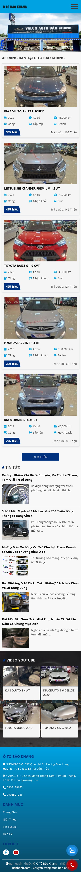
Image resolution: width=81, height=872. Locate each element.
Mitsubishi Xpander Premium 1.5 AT (32, 188)
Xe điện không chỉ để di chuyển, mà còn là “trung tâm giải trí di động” (39, 477)
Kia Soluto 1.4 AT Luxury (24, 111)
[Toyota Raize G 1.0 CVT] (40, 240)
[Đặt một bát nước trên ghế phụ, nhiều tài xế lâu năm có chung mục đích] (15, 638)
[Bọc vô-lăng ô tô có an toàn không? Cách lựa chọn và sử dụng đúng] (15, 602)
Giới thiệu (10, 819)
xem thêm (40, 457)
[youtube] (16, 852)
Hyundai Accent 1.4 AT (22, 343)
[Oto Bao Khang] (17, 6)
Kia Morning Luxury (20, 420)
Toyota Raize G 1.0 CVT (22, 265)
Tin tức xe (10, 827)
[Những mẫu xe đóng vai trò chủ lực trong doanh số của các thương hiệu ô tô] (15, 566)
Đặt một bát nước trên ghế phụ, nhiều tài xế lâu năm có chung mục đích (39, 621)
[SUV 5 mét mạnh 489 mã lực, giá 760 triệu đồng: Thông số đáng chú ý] (15, 530)
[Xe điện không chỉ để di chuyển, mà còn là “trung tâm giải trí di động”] (15, 494)
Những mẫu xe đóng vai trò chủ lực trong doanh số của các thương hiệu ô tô (39, 549)
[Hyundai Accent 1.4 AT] (40, 318)
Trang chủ (10, 812)
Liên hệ (8, 834)
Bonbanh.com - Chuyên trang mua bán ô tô (40, 868)
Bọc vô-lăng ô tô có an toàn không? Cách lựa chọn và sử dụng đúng (40, 585)
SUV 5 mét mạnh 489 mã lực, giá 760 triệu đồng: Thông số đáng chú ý (38, 513)
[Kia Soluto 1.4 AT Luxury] (40, 86)
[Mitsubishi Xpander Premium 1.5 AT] (40, 163)
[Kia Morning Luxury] (40, 395)
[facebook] (7, 852)
